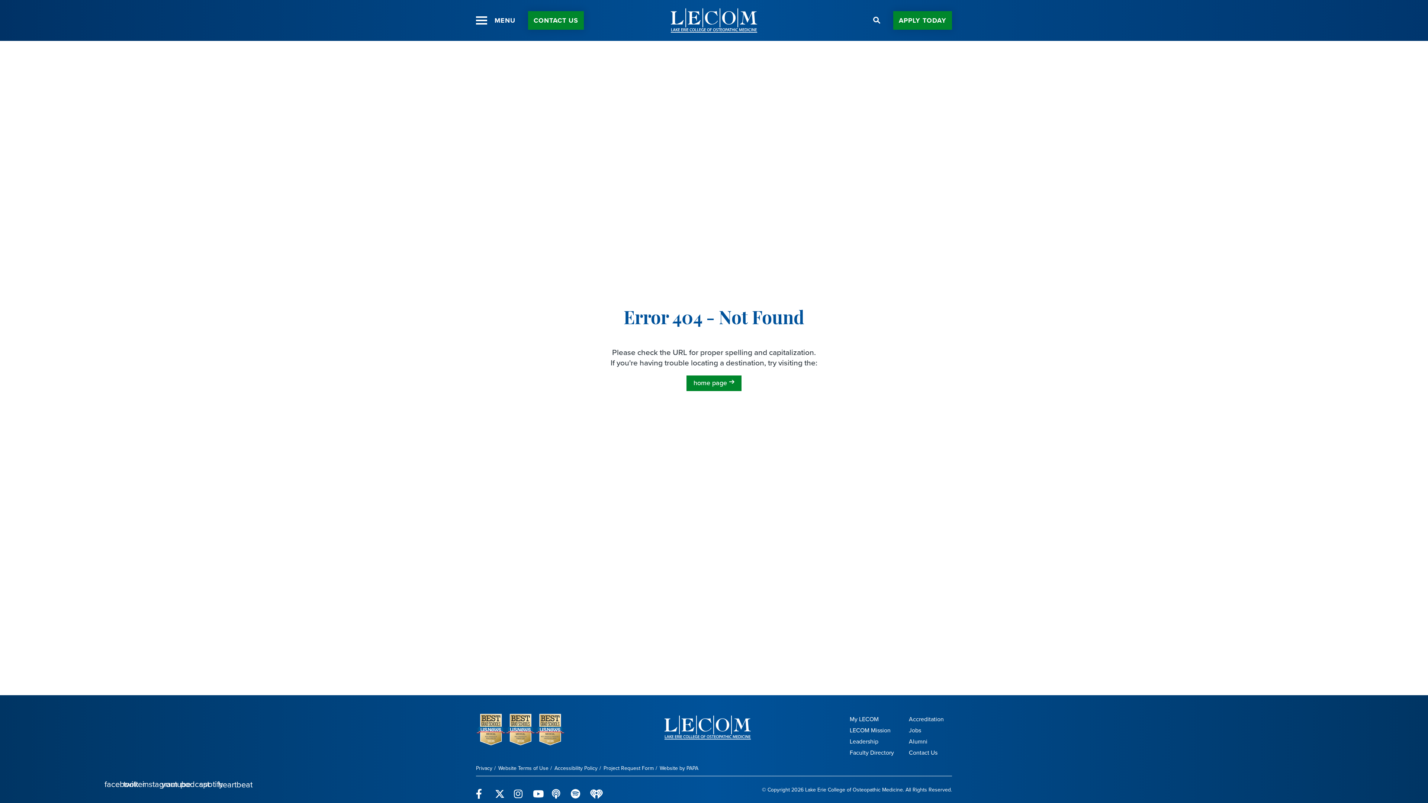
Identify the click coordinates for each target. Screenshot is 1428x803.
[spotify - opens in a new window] (576, 789)
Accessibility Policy (576, 768)
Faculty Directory (872, 752)
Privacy (484, 768)
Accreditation (926, 719)
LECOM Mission (870, 730)
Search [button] (877, 20)
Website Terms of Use (523, 768)
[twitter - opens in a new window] (500, 789)
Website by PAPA (679, 768)
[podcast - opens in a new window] (557, 789)
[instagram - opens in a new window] (519, 789)
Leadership (864, 741)
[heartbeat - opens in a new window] (596, 789)
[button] (481, 20)
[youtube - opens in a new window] (538, 789)
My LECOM (864, 719)
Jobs (915, 730)
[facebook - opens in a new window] (481, 789)
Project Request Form (629, 768)
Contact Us (923, 752)
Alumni (918, 741)
